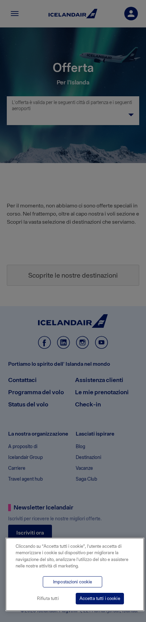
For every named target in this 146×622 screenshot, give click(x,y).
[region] (74, 574)
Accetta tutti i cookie (99, 598)
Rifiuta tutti (48, 598)
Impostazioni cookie (72, 581)
